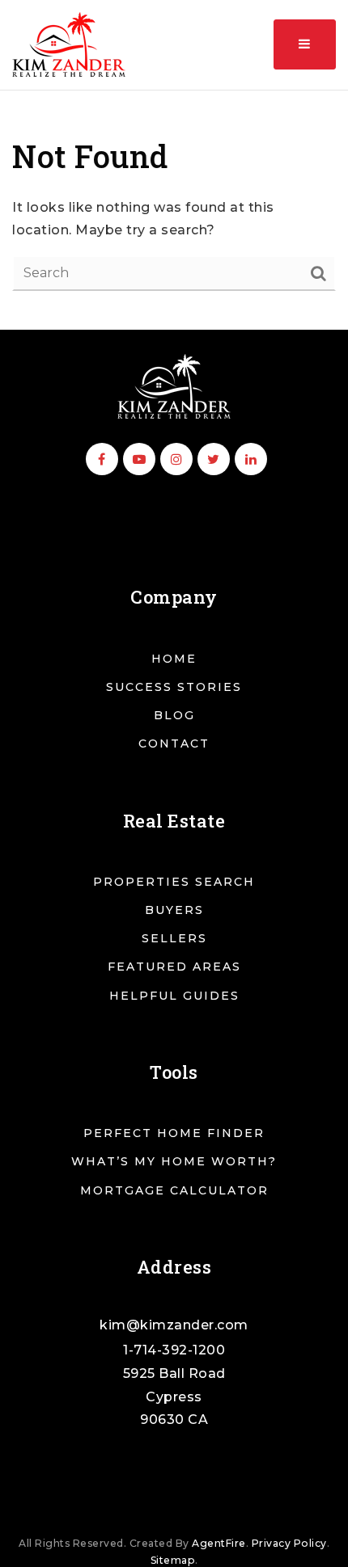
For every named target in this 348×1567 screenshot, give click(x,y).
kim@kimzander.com (174, 1325)
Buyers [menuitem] (174, 910)
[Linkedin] (248, 459)
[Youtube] (136, 459)
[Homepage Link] (174, 385)
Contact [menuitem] (174, 743)
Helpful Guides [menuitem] (174, 995)
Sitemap (173, 1560)
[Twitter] (211, 459)
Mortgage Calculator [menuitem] (174, 1190)
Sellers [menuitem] (174, 938)
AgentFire (219, 1543)
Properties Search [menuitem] (174, 881)
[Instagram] (174, 459)
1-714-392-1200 (174, 1350)
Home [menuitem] (174, 658)
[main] (174, 210)
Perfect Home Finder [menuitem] (174, 1133)
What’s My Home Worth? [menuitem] (174, 1161)
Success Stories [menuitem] (174, 687)
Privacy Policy (289, 1543)
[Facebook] (99, 459)
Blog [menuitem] (174, 715)
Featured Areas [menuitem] (174, 966)
